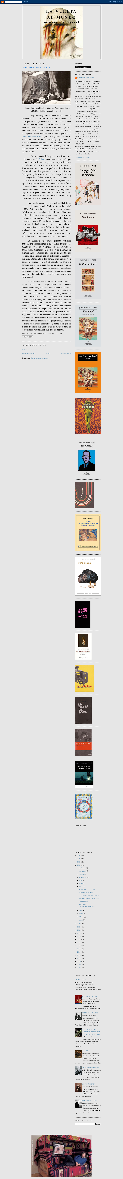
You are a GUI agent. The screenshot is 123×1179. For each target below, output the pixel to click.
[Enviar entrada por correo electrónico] (60, 333)
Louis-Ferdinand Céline (32, 136)
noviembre (82, 871)
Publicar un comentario (29, 350)
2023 (79, 865)
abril (81, 910)
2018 (79, 936)
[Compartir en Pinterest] (32, 336)
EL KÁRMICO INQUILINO (90, 1067)
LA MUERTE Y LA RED (89, 1101)
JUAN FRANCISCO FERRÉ (86, 77)
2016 (79, 942)
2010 (79, 961)
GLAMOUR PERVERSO (87, 889)
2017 (79, 939)
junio (81, 883)
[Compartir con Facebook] (30, 336)
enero (81, 920)
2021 (79, 927)
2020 (79, 930)
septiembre (83, 877)
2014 (79, 949)
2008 (79, 968)
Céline (41, 159)
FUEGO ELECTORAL (86, 892)
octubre (81, 874)
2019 (79, 933)
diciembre (82, 868)
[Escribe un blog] (25, 336)
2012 (79, 955)
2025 (79, 859)
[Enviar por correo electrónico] (23, 336)
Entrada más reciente (28, 353)
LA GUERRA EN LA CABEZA (89, 895)
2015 (79, 946)
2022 (79, 924)
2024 (79, 862)
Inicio (48, 353)
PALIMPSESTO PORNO (89, 996)
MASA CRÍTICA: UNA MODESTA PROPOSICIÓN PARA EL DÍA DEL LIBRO (90, 1031)
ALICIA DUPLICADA (88, 1084)
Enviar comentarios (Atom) (39, 358)
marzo (81, 914)
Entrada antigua (66, 353)
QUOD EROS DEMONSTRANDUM (87, 905)
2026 (79, 856)
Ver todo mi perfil (82, 157)
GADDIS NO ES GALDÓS (89, 1013)
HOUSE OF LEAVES (79, 979)
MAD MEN (84, 1051)
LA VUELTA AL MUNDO (61, 14)
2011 (79, 958)
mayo (81, 887)
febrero (81, 917)
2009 (79, 964)
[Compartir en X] (27, 336)
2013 (79, 952)
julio (81, 880)
